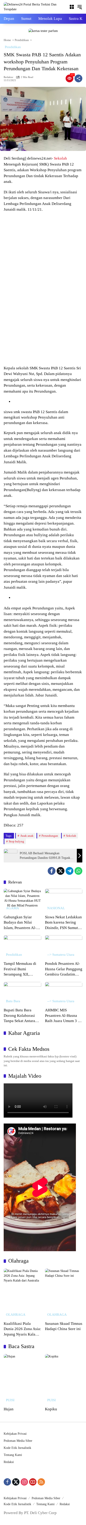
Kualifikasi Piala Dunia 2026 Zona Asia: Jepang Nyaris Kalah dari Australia (22, 1329)
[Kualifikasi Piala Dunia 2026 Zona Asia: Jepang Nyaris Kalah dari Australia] (22, 1294)
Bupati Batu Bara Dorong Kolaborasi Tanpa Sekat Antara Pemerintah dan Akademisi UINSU (19, 1016)
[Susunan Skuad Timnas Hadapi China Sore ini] (64, 1294)
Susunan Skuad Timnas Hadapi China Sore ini (63, 1326)
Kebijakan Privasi (15, 1433)
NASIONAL (56, 908)
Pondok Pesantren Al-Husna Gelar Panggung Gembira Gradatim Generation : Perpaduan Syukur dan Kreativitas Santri (63, 969)
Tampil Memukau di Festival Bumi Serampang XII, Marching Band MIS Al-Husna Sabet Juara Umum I (21, 969)
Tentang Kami (13, 1455)
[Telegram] (69, 871)
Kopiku (51, 1409)
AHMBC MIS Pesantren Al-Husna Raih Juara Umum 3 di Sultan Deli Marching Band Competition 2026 (63, 1016)
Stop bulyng (16, 841)
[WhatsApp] (78, 871)
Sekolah (60, 158)
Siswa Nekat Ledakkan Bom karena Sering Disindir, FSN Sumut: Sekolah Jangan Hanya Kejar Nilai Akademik (63, 923)
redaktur (8, 77)
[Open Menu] (72, 7)
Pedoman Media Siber (18, 1440)
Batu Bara (13, 1001)
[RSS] (41, 1482)
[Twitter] (60, 871)
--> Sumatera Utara (60, 954)
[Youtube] (32, 1482)
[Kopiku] (64, 1379)
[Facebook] (51, 871)
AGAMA (12, 908)
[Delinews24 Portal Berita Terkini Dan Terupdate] (34, 6)
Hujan (9, 1409)
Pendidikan (13, 47)
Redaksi (9, 1462)
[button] (79, 7)
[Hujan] (22, 1379)
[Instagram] (24, 1482)
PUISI (10, 1400)
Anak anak (26, 835)
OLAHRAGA (15, 1314)
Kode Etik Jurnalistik (17, 1448)
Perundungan (50, 835)
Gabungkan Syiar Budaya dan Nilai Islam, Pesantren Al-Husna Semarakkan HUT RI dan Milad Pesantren (20, 923)
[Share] (78, 78)
